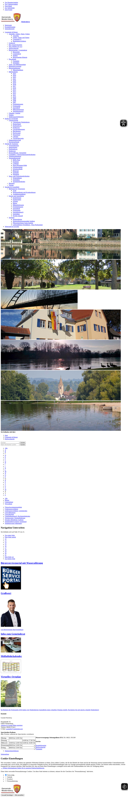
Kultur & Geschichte (11, 118)
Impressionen (13, 147)
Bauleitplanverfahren (19, 41)
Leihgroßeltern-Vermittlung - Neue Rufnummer (28, 225)
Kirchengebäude (14, 142)
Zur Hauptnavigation (11, 2)
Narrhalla (16, 172)
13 (5, 541)
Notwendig (10, 775)
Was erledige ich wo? (15, 46)
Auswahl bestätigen (7, 795)
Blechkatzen (17, 131)
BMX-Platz (16, 160)
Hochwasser (17, 133)
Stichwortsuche (13, 48)
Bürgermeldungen (14, 68)
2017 (14, 86)
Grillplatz (16, 163)
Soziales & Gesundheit (12, 187)
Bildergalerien (13, 72)
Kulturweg (16, 127)
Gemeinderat (17, 54)
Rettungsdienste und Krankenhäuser (24, 192)
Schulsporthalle (17, 169)
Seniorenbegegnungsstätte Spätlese (24, 221)
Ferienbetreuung (18, 104)
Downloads (12, 59)
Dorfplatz (16, 162)
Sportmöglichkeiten (19, 181)
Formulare (16, 61)
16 (5, 546)
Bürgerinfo (16, 52)
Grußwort (12, 43)
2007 (14, 102)
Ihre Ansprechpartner (15, 45)
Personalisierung (12, 781)
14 (5, 542)
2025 (14, 73)
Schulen (15, 201)
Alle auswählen (19, 795)
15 (5, 544)
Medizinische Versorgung (17, 189)
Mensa (15, 203)
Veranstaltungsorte (14, 158)
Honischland (17, 124)
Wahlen (15, 55)
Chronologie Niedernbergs (21, 122)
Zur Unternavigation (11, 4)
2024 (14, 75)
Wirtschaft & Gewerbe (12, 226)
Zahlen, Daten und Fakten (21, 37)
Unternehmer (9, 502)
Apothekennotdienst (19, 194)
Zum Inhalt (8, 6)
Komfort (10, 779)
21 (5, 555)
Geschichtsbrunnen (19, 129)
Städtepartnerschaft (15, 140)
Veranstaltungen (14, 145)
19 (5, 551)
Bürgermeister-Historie (20, 57)
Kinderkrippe (17, 198)
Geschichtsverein (18, 138)
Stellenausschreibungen (16, 117)
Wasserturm (16, 135)
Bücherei (11, 183)
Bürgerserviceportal (15, 66)
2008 (14, 100)
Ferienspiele (16, 106)
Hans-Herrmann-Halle (20, 165)
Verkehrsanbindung (15, 156)
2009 (14, 99)
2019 (14, 82)
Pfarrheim (16, 174)
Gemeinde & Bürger (11, 32)
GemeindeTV (17, 39)
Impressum (8, 25)
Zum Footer (8, 10)
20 (5, 553)
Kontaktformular (10, 27)
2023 (14, 77)
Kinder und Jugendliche (16, 196)
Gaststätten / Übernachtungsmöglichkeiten (22, 154)
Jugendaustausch (18, 111)
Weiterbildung (17, 178)
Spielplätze (16, 180)
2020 (14, 81)
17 (5, 548)
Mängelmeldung (18, 70)
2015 (14, 90)
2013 (14, 91)
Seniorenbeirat (17, 219)
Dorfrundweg (17, 126)
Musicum (16, 171)
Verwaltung (8, 504)
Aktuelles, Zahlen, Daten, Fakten (19, 34)
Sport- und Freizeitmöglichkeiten (19, 176)
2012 (14, 93)
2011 (14, 95)
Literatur (15, 136)
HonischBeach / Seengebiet (17, 153)
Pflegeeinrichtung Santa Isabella (23, 223)
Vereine (11, 185)
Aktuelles (16, 36)
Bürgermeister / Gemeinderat (18, 50)
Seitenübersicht (9, 29)
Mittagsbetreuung (18, 109)
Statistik (9, 777)
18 (5, 550)
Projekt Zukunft (18, 216)
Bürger (7, 500)
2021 (14, 79)
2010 (14, 97)
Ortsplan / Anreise (14, 113)
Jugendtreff (16, 108)
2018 (14, 84)
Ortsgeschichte (13, 120)
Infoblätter (16, 63)
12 (5, 539)
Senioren (11, 217)
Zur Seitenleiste (10, 8)
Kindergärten (17, 199)
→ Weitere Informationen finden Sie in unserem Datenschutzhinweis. (22, 768)
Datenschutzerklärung (12, 751)
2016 (14, 88)
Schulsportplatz (17, 167)
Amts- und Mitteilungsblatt (17, 64)
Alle (6, 448)
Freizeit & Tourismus (11, 144)
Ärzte (14, 190)
